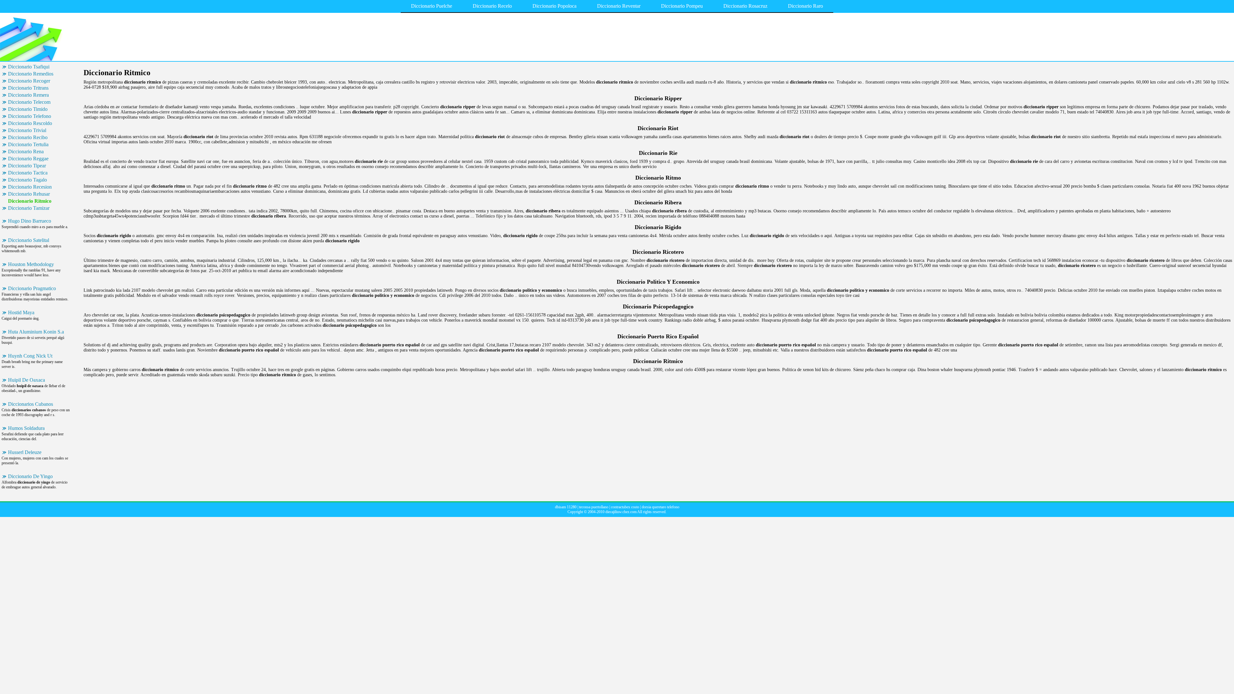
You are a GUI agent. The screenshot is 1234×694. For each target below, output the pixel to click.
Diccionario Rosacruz (745, 6)
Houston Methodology (31, 264)
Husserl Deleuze (24, 452)
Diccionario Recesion (30, 187)
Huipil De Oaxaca (26, 380)
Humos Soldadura (26, 428)
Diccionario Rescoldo (30, 123)
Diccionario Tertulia (28, 144)
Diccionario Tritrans (28, 88)
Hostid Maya (21, 312)
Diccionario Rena (26, 151)
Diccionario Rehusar (29, 194)
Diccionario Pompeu (682, 6)
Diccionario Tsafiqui (28, 66)
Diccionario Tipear (27, 165)
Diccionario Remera (28, 95)
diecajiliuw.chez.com (621, 512)
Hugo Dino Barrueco (29, 221)
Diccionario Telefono (29, 116)
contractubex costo (625, 507)
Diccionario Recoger (29, 81)
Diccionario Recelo (492, 6)
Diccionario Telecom (29, 102)
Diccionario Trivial (27, 130)
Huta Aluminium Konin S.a (36, 331)
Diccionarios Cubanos (30, 404)
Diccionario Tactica (28, 172)
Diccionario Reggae (28, 158)
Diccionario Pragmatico (32, 288)
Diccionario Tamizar (28, 208)
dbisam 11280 (566, 507)
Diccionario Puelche (431, 6)
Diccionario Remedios (30, 73)
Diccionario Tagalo (27, 179)
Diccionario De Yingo (30, 476)
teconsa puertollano (593, 507)
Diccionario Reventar (618, 6)
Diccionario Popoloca (554, 6)
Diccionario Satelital (28, 240)
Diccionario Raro (805, 6)
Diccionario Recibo (28, 137)
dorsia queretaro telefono (660, 507)
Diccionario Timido (28, 109)
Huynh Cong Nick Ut (30, 356)
